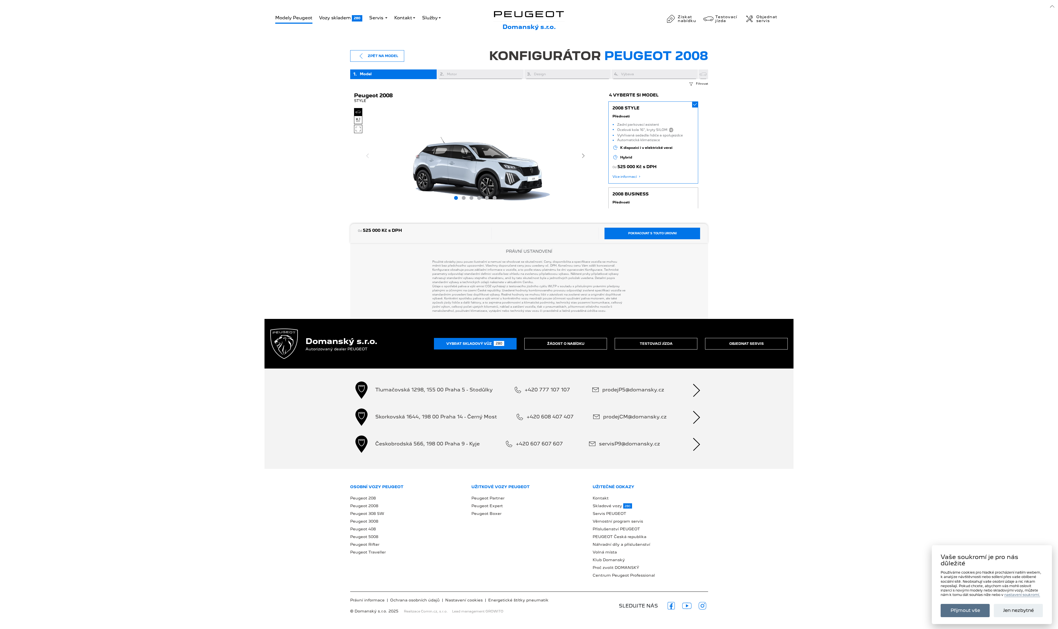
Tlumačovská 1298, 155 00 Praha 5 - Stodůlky (434, 390)
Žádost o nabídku (565, 344)
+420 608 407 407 (550, 417)
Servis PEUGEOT (609, 513)
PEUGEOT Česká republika (619, 536)
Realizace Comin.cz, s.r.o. (426, 611)
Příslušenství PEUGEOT (616, 529)
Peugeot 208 (363, 498)
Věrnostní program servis (618, 521)
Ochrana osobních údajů (415, 600)
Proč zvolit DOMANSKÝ (616, 567)
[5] (487, 198)
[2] (464, 198)
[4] (479, 198)
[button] (653, 142)
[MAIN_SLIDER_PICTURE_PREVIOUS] (367, 156)
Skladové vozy (612, 506)
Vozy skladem (339, 17)
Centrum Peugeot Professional (624, 575)
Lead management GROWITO (477, 611)
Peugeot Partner (487, 498)
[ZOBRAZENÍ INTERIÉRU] (358, 120)
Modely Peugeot (293, 17)
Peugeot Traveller (368, 552)
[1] (456, 198)
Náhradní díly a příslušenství (621, 544)
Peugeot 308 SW (367, 513)
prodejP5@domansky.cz (633, 390)
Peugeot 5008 (364, 536)
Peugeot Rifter (364, 544)
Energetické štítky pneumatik (518, 600)
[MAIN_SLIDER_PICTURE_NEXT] (583, 156)
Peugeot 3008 (364, 521)
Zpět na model (383, 56)
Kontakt (403, 17)
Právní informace (367, 600)
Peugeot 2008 (364, 506)
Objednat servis (746, 344)
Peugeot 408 (363, 529)
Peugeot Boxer (486, 513)
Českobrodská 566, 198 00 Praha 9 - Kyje (427, 444)
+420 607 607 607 (539, 444)
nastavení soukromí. (1022, 595)
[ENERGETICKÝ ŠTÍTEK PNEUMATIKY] (672, 130)
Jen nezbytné (1018, 610)
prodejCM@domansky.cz (635, 417)
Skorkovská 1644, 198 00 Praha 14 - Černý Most (436, 417)
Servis (376, 17)
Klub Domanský (609, 560)
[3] (471, 198)
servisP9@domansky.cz (629, 444)
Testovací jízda (656, 344)
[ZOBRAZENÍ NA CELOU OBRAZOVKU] (358, 129)
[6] (494, 198)
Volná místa (605, 552)
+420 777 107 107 (547, 390)
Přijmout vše (965, 610)
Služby (430, 17)
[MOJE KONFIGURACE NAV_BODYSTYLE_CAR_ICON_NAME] (703, 74)
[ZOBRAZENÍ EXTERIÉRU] (358, 112)
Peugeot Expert (487, 506)
